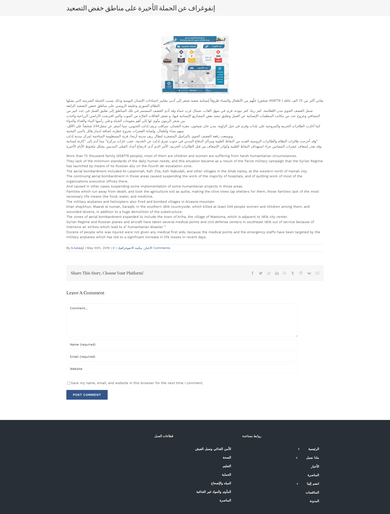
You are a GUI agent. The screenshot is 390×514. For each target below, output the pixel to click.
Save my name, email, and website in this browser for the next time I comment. (137, 383)
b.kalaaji (77, 248)
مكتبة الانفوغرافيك (130, 248)
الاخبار (148, 248)
